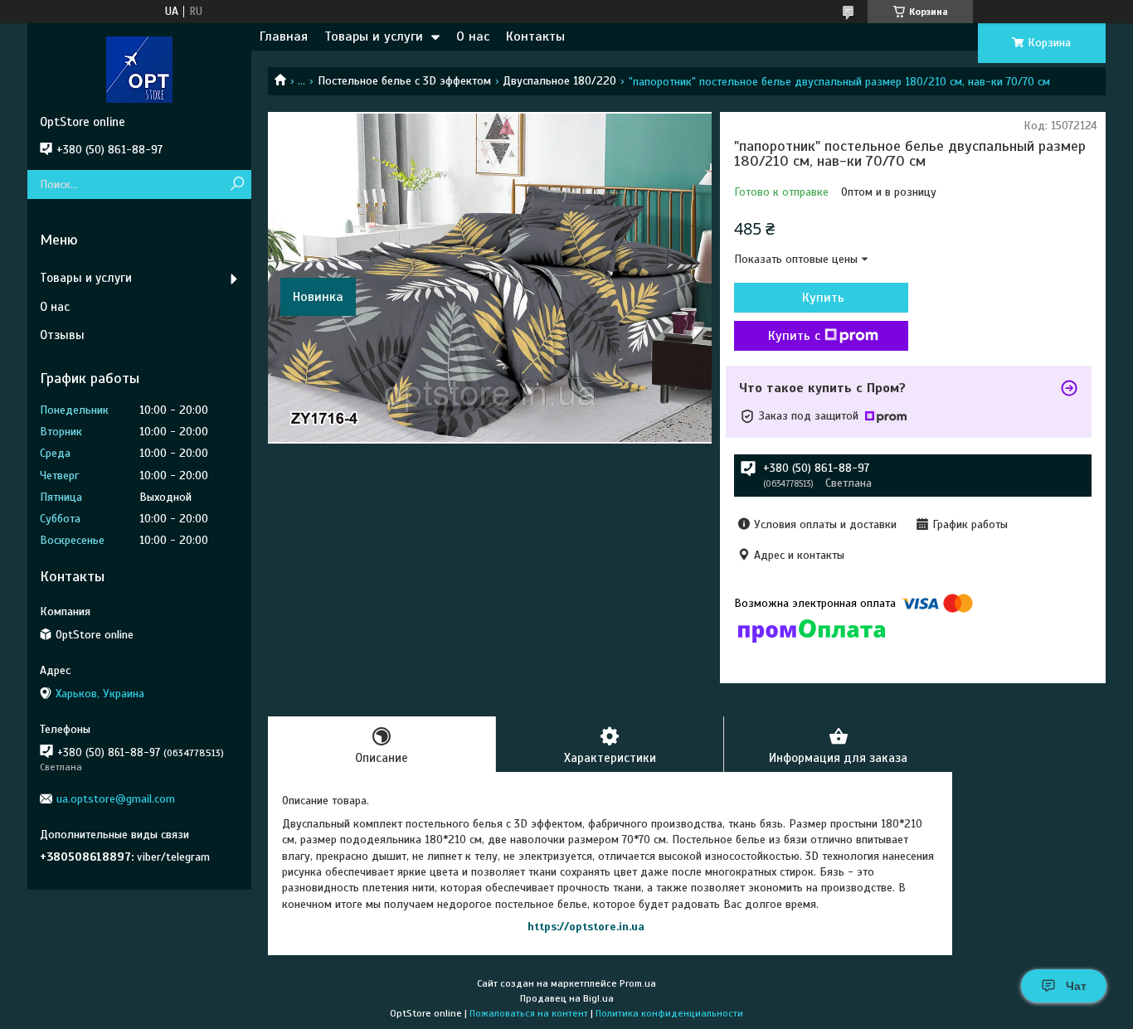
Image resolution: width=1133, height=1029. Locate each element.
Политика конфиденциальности (669, 1013)
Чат (1076, 986)
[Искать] (236, 184)
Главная (284, 36)
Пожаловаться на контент (528, 1013)
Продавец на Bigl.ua (567, 998)
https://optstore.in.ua (586, 927)
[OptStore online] (139, 69)
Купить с (794, 336)
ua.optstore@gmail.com (115, 799)
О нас (472, 36)
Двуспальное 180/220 (559, 81)
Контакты (535, 36)
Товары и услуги (373, 36)
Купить (823, 297)
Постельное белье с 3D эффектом (404, 81)
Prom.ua (638, 983)
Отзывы (62, 335)
